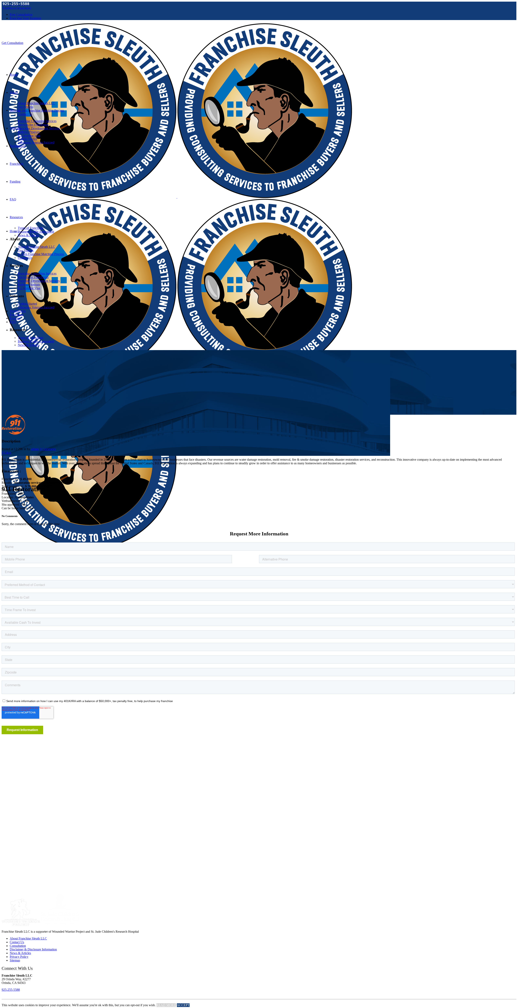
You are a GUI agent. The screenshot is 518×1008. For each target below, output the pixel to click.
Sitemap (15, 960)
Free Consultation (21, 14)
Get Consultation (12, 43)
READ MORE (166, 1005)
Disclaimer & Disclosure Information (33, 949)
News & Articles (20, 953)
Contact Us (17, 942)
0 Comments (48, 449)
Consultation (18, 945)
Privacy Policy (19, 956)
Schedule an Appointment (17, 7)
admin (35, 449)
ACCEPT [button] (183, 1005)
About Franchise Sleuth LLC (28, 938)
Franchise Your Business (25, 18)
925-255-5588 (11, 989)
